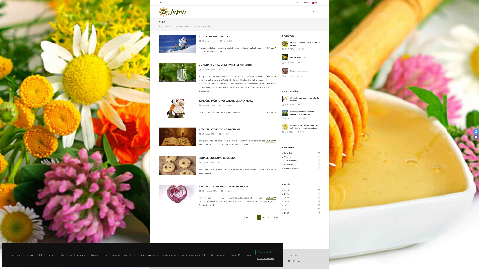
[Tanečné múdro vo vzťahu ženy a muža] (177, 108)
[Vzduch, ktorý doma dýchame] (177, 137)
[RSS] (294, 261)
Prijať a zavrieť (265, 252)
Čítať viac (270, 48)
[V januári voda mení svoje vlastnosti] (177, 72)
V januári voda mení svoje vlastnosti (225, 65)
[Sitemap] (299, 261)
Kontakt (305, 2)
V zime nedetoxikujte (214, 36)
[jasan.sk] (289, 261)
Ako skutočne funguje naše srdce (223, 186)
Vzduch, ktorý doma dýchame (219, 129)
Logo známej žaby (298, 57)
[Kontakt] (476, 136)
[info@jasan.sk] (161, 2)
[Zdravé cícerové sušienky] (177, 165)
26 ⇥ (275, 218)
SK (316, 2)
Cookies (294, 256)
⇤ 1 (247, 218)
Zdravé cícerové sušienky (217, 158)
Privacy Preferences (265, 259)
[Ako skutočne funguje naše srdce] (177, 194)
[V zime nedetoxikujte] (177, 44)
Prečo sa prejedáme (298, 71)
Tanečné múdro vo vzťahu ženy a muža (226, 101)
